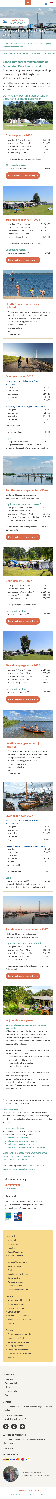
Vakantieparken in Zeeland (19, 1319)
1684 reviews (11, 1188)
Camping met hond (16, 1304)
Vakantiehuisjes (15, 1266)
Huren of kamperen (19, 53)
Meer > (11, 1323)
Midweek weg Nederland (19, 1300)
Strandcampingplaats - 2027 (23, 665)
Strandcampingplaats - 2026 (23, 219)
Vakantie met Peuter (17, 1338)
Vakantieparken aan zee (18, 1308)
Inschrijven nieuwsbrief (15, 1419)
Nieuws (8, 1387)
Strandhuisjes (14, 1278)
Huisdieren (13, 1248)
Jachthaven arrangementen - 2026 (27, 490)
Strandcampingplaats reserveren (19, 1144)
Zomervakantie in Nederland (20, 1334)
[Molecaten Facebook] (6, 1426)
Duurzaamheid (11, 1383)
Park (5, 53)
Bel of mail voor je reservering (21, 175)
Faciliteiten (36, 53)
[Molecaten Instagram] (14, 1426)
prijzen (21, 1494)
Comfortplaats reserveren (16, 1137)
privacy (14, 1494)
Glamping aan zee (15, 1345)
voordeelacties (12, 1112)
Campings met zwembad (18, 1342)
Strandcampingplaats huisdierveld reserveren (25, 1147)
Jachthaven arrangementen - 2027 (27, 929)
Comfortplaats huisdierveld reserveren (22, 1141)
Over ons (9, 1379)
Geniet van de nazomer (18, 1349)
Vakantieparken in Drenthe (20, 1315)
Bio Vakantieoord (15, 1255)
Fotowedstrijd (11, 1391)
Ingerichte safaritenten (18, 1274)
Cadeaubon (13, 1244)
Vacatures (9, 1448)
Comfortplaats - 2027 (19, 580)
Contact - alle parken (14, 1415)
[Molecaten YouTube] (22, 1426)
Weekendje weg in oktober (19, 1353)
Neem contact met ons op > (15, 1159)
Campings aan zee (15, 1311)
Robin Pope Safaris (16, 1251)
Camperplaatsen (15, 1285)
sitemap (42, 1494)
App (6, 1395)
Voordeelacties (14, 1240)
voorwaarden (31, 1494)
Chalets (11, 1270)
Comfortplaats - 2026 (19, 135)
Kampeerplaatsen (15, 1282)
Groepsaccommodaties (18, 1289)
